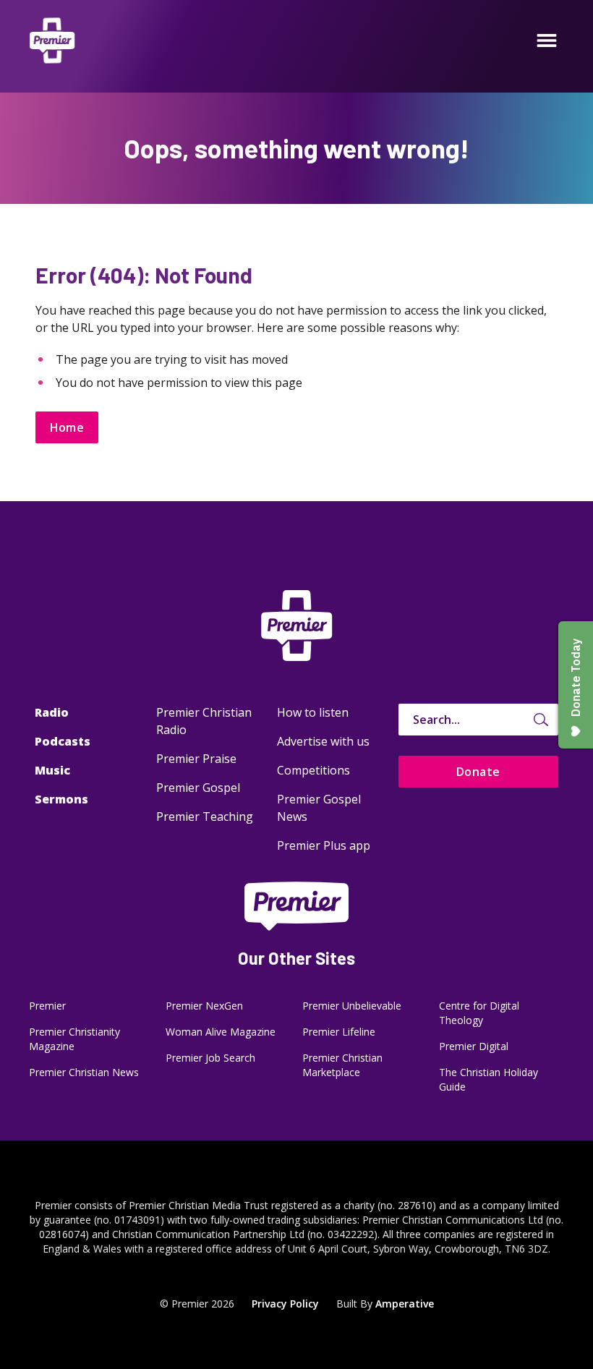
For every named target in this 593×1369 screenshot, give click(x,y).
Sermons (61, 799)
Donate (478, 772)
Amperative (404, 1303)
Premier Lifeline (338, 1032)
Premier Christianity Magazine (74, 1039)
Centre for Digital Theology (479, 1013)
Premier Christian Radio (204, 721)
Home (67, 427)
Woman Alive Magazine (221, 1032)
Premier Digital (473, 1046)
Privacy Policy (285, 1303)
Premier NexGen (204, 1005)
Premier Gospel (198, 788)
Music (52, 770)
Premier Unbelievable (351, 1005)
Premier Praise (196, 759)
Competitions (313, 770)
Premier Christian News (84, 1072)
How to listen (313, 712)
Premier (47, 1005)
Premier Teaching (204, 816)
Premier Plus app (323, 845)
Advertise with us (323, 741)
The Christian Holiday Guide (488, 1079)
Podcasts (62, 741)
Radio (52, 712)
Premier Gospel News (319, 807)
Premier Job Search (210, 1058)
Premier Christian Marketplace (342, 1065)
